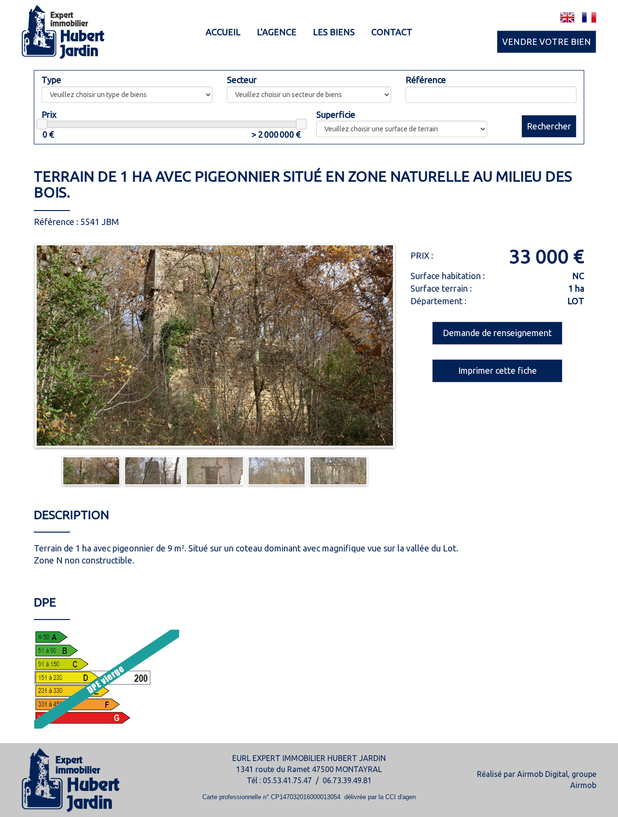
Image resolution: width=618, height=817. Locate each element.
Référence (426, 80)
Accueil (223, 32)
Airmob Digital (542, 774)
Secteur (242, 80)
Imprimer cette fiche (497, 370)
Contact (391, 32)
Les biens (334, 32)
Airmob (583, 785)
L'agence (276, 32)
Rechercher (549, 126)
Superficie (335, 114)
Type (51, 80)
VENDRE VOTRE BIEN (546, 41)
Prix (49, 114)
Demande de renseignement (497, 333)
